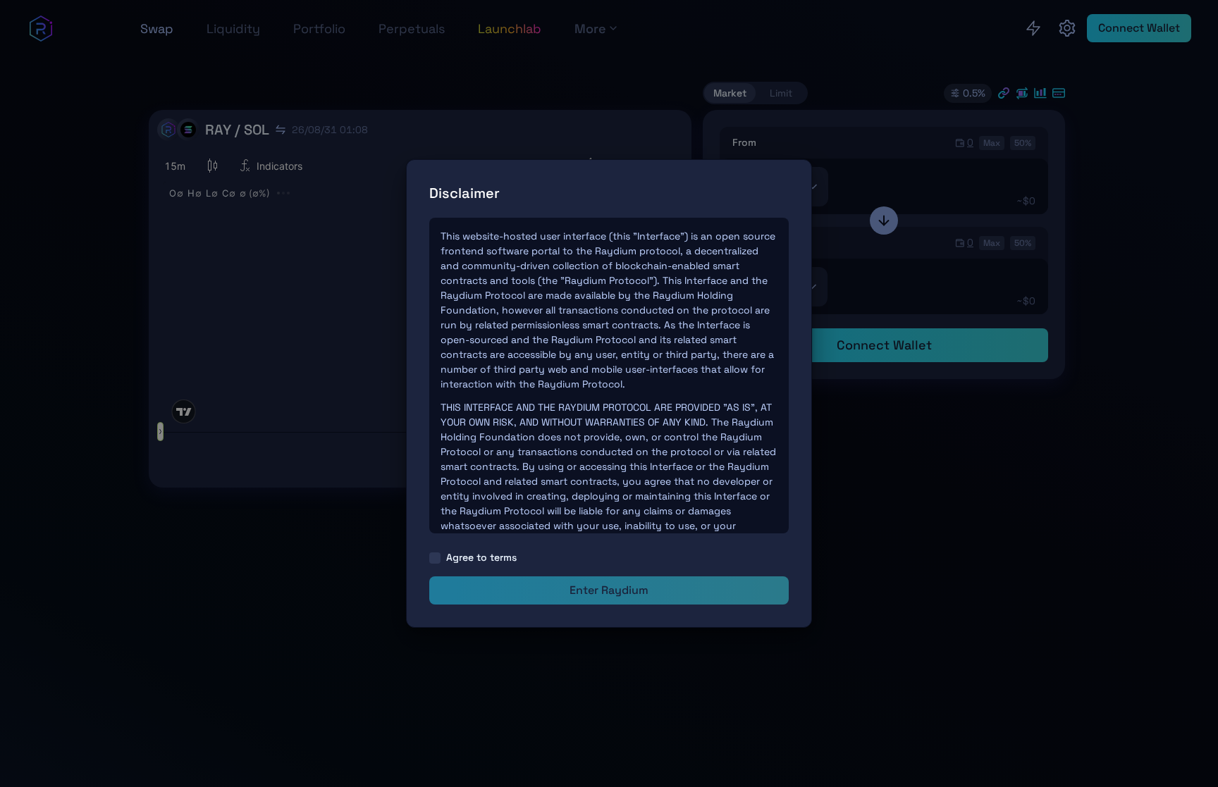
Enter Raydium (609, 590)
